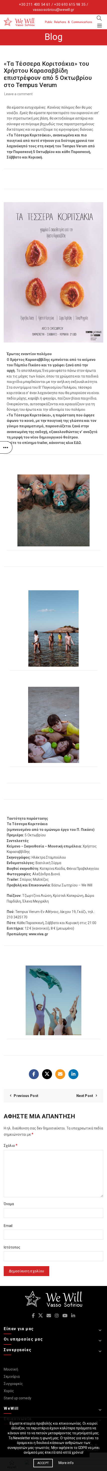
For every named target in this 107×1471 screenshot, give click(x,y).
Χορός (9, 1391)
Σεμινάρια (12, 1376)
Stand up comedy (17, 1398)
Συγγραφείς (13, 1384)
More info (66, 1463)
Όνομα (9, 1204)
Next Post (84, 1096)
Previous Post (26, 1096)
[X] (47, 1074)
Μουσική (11, 1369)
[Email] (60, 1074)
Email (8, 1226)
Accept (43, 1463)
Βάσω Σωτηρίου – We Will (72, 885)
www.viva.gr (38, 934)
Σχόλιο (10, 1145)
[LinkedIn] (73, 1074)
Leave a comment (18, 94)
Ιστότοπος (12, 1247)
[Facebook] (34, 1074)
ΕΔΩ (77, 443)
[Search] (99, 18)
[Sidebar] (6, 447)
